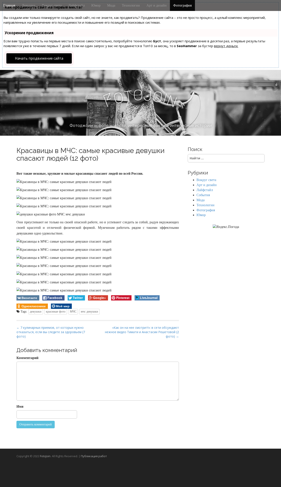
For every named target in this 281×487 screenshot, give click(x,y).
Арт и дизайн (156, 5)
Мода (111, 5)
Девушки (28, 5)
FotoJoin (45, 456)
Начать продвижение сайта (39, 58)
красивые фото (55, 311)
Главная (9, 5)
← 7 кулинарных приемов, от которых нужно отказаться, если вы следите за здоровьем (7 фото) (50, 331)
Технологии (131, 5)
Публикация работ (94, 456)
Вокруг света (52, 5)
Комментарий (27, 358)
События (203, 195)
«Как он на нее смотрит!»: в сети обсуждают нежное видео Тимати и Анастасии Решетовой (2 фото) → (142, 331)
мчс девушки (89, 311)
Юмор (96, 5)
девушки (35, 311)
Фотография (182, 5)
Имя (19, 406)
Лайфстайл (76, 5)
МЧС (73, 311)
